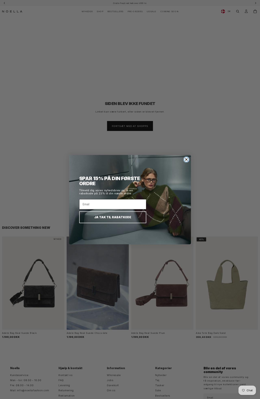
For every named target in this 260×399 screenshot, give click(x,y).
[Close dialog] (186, 159)
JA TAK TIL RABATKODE (112, 217)
